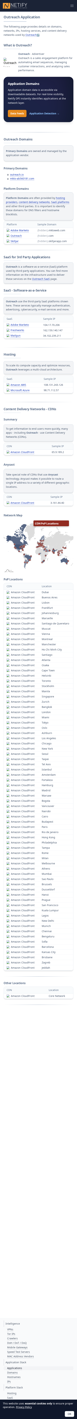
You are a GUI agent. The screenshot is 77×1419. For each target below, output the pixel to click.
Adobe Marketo (20, 230)
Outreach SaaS (41, 279)
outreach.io (17, 174)
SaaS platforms (60, 202)
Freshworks (17, 330)
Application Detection (44, 113)
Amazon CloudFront (22, 452)
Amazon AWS (18, 384)
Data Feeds (17, 113)
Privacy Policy (24, 1407)
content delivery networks (34, 202)
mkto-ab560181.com (22, 178)
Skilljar (15, 241)
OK (69, 1414)
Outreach (31, 35)
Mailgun (16, 335)
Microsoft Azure (20, 390)
